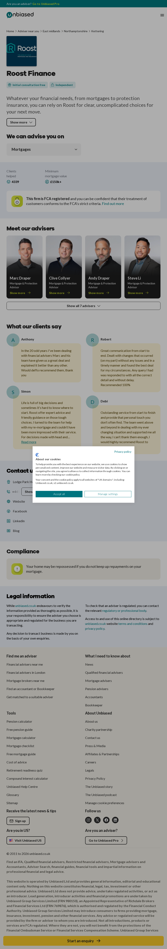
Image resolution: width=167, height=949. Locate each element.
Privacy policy (122, 451)
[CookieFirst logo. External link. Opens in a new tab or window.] (37, 455)
